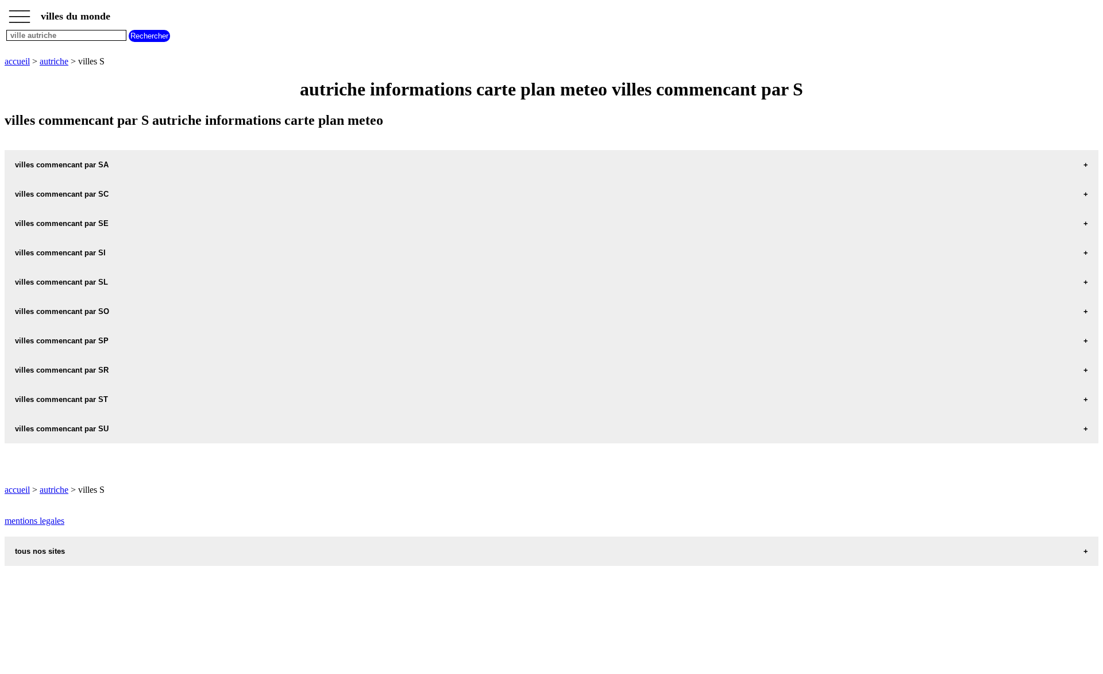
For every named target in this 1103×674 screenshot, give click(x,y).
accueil (17, 61)
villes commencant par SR (62, 370)
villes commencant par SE (62, 223)
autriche (54, 61)
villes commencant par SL (61, 282)
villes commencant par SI (60, 252)
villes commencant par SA (62, 164)
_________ (19, 13)
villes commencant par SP (62, 340)
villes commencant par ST (61, 399)
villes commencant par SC (62, 194)
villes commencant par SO (62, 311)
